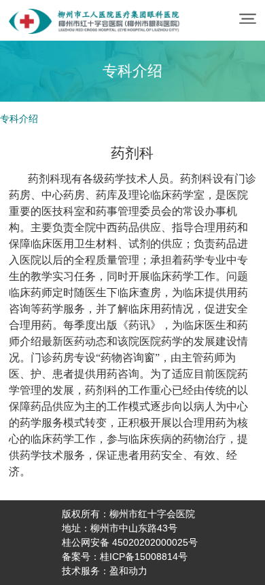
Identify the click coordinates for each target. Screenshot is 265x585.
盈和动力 (128, 570)
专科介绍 (19, 118)
